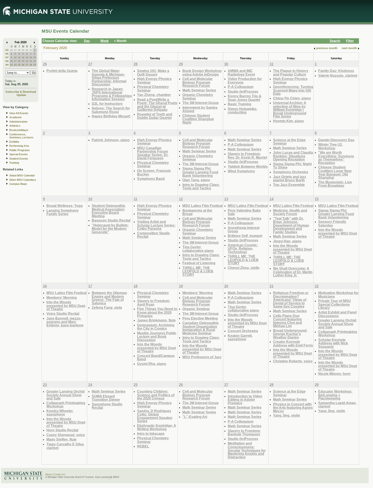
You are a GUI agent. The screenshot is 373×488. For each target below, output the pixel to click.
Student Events (18, 158)
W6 (7, 54)
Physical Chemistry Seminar (153, 88)
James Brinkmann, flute (156, 320)
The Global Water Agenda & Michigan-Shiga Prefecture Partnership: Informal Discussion (109, 77)
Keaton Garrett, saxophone (240, 337)
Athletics (14, 125)
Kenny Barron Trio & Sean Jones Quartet (244, 98)
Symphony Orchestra (290, 172)
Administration (18, 121)
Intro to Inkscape (150, 433)
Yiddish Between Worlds (248, 166)
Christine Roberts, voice (293, 361)
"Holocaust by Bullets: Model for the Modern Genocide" (110, 228)
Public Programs (19, 150)
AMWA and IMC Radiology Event (241, 72)
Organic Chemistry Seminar (197, 96)
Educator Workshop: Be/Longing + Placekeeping (335, 394)
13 (27, 57)
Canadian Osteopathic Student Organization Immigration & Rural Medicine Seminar (200, 328)
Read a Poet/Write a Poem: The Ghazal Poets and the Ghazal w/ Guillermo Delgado (157, 105)
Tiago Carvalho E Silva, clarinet (65, 446)
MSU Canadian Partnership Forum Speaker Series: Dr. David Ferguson (152, 153)
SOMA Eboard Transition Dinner (106, 398)
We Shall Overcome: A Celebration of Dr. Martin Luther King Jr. (293, 271)
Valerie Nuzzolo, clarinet (337, 75)
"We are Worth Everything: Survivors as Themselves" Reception (336, 157)
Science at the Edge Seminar (289, 142)
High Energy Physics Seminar (154, 80)
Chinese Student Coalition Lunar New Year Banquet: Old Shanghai (334, 172)
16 (11, 61)
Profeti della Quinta (61, 71)
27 (15, 50)
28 (19, 50)
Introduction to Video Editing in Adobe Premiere (245, 399)
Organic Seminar (196, 309)
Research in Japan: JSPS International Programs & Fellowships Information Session (112, 94)
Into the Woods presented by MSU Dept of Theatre (292, 249)
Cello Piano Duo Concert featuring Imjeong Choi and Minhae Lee (287, 321)
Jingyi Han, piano (287, 241)
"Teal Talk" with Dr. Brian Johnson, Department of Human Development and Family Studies (291, 225)
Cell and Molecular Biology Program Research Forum (197, 82)
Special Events (18, 154)
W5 (7, 50)
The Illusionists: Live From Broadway (335, 184)
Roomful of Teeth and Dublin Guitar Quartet (154, 116)
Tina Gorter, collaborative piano (198, 249)
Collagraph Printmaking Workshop (337, 333)
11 (19, 57)
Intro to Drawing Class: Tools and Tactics (201, 186)
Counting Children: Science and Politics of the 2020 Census (155, 394)
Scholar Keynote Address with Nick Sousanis (333, 343)
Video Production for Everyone (245, 80)
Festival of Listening (198, 263)
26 (11, 50)
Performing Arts (19, 145)
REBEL (143, 446)
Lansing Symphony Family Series (62, 212)
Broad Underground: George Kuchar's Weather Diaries (290, 333)
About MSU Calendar (22, 175)
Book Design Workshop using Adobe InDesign (202, 72)
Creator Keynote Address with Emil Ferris (293, 343)
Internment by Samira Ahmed (199, 109)
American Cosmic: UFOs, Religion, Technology (243, 248)
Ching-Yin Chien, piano (292, 98)
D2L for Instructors (107, 104)
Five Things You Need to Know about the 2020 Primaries (157, 312)
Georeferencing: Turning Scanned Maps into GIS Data (293, 90)
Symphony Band (151, 179)
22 (34, 61)
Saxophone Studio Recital (107, 406)
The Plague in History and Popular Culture (290, 72)
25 (19, 65)
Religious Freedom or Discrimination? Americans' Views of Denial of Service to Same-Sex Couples (290, 299)
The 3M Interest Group (200, 103)
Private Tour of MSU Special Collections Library (334, 304)
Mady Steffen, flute (61, 439)
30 (27, 50)
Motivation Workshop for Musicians (338, 294)
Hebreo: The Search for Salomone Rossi (111, 110)
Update (21, 95)
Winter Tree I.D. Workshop (330, 146)
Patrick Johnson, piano (111, 140)
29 (23, 50)
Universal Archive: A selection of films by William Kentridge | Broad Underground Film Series (289, 109)
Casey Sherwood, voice (65, 435)
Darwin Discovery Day (336, 140)
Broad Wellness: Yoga (64, 206)
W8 (7, 61)
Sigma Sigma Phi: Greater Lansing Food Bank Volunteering (200, 171)
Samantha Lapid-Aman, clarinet (337, 404)
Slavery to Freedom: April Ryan (153, 302)
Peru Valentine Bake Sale (244, 212)
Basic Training (239, 104)
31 (31, 50)
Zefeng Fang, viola (107, 307)
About (48, 474)
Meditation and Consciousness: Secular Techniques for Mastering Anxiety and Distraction (247, 450)
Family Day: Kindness (336, 71)
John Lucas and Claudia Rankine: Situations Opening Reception (293, 155)
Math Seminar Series (199, 90)
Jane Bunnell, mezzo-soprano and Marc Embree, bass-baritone (65, 321)
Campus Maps (18, 184)
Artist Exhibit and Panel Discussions (337, 314)
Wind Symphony (241, 171)
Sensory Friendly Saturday (332, 223)
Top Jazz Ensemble (289, 185)
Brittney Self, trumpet (245, 236)
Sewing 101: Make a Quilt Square (153, 72)
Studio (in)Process (243, 91)
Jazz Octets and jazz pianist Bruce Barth (289, 178)
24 (15, 65)
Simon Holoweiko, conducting (242, 110)
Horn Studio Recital (62, 430)
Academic (15, 117)
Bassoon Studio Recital (111, 220)
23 (11, 65)
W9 (7, 65)
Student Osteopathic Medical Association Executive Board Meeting (108, 211)
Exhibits (14, 141)
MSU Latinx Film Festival (202, 206)
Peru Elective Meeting (200, 318)
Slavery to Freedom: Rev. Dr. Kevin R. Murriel (247, 155)
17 (15, 61)
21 (31, 61)
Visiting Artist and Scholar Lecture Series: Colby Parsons (156, 225)
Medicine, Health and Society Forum (290, 212)
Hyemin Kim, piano (288, 121)
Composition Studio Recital (153, 235)
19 (23, 61)
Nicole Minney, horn (334, 374)
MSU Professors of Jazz (201, 357)
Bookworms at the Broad (197, 212)
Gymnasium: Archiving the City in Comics (155, 327)
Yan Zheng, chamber (154, 95)
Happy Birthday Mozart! (111, 116)
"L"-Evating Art (194, 417)
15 (34, 57)
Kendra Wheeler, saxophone (59, 412)
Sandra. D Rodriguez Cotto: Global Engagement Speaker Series (154, 416)
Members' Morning (61, 297)
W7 (7, 57)
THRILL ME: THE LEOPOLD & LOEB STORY (197, 271)
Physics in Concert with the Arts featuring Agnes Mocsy (293, 407)
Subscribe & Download (20, 91)
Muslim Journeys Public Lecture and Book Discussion (156, 336)
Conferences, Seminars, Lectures (21, 136)
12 (23, 57)
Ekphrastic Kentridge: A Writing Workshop (156, 427)
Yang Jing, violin (286, 415)
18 (19, 61)
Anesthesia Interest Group (243, 229)
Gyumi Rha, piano (151, 364)
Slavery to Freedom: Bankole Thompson (244, 432)
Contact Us (59, 474)
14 (31, 57)
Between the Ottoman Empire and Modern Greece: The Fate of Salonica (109, 298)
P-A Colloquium (240, 87)
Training (14, 162)
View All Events (18, 113)
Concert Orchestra (243, 331)
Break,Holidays (18, 130)
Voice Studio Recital (62, 313)
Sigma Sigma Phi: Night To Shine (292, 166)
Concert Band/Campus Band (156, 357)
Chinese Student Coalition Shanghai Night (198, 119)
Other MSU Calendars (22, 179)
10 (15, 57)
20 (27, 61)
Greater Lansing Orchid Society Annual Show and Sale (337, 323)
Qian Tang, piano (196, 180)
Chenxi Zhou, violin (243, 268)
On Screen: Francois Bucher (154, 172)
